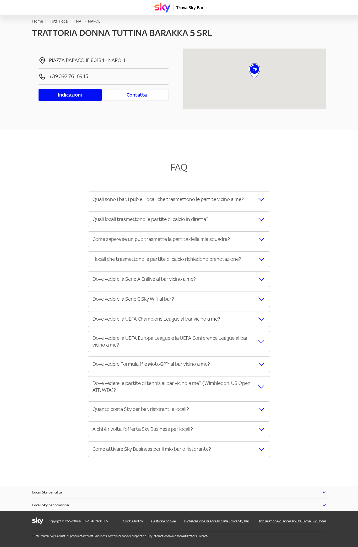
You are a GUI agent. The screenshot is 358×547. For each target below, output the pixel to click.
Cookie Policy (133, 521)
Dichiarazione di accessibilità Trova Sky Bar (216, 521)
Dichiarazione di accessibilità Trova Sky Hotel (292, 521)
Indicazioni (70, 95)
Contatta (137, 95)
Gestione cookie (163, 521)
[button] (178, 199)
